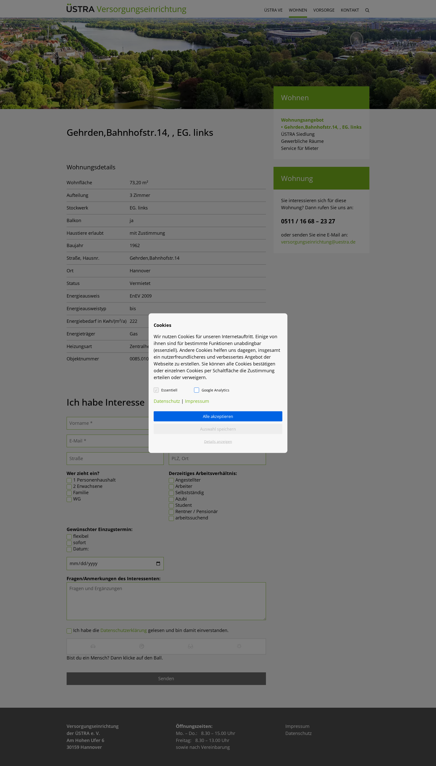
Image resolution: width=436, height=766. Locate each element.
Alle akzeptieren (218, 416)
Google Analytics (215, 389)
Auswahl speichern (218, 429)
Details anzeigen (218, 441)
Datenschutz (167, 401)
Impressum (197, 401)
